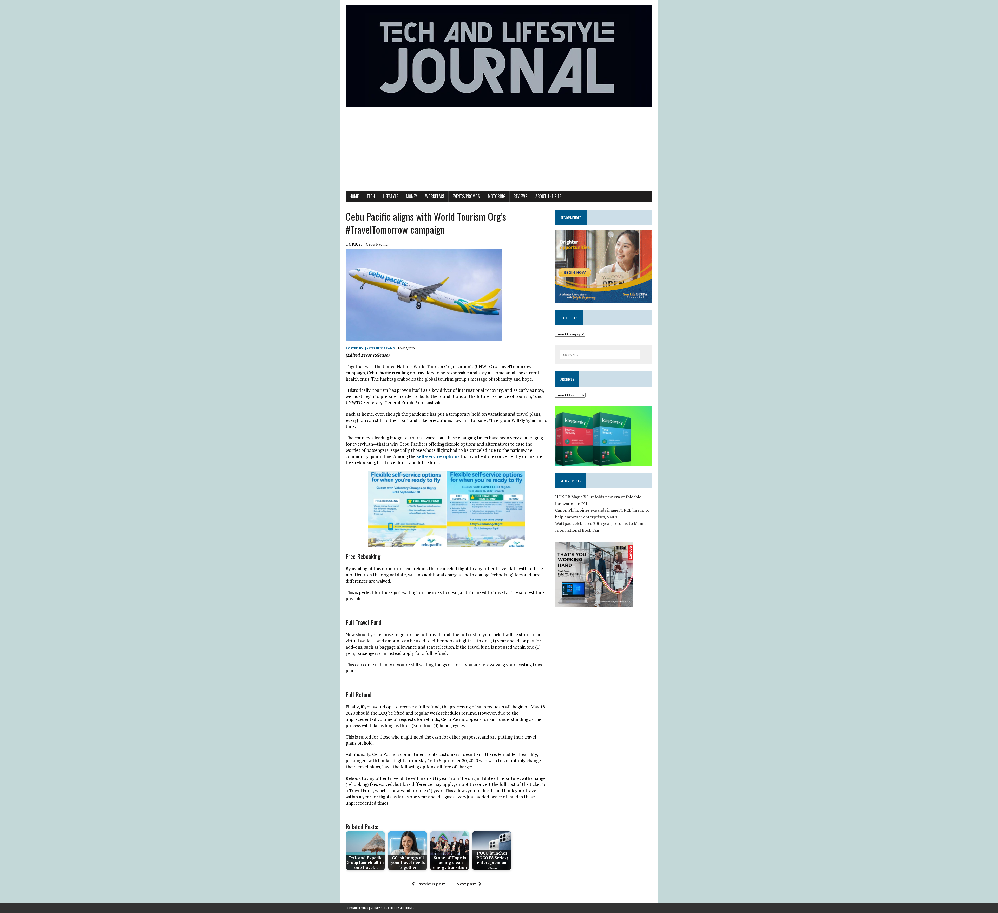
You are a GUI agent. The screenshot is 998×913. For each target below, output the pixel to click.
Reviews (520, 196)
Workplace (434, 196)
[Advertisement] (499, 151)
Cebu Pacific (377, 244)
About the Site (548, 196)
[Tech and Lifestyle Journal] (499, 56)
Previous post (431, 884)
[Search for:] (600, 354)
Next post (466, 884)
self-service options (438, 456)
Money (411, 196)
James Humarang (380, 348)
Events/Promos (466, 196)
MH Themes (407, 908)
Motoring (496, 196)
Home (354, 196)
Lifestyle (390, 196)
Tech (371, 196)
